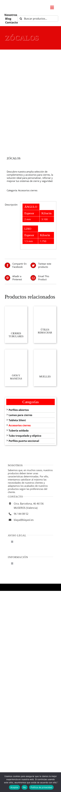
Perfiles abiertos (19, 410)
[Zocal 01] (30, 104)
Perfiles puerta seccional (24, 441)
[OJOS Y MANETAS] (16, 360)
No (24, 787)
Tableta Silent (17, 420)
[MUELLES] (45, 361)
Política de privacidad (41, 787)
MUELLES (45, 376)
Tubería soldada (19, 430)
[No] (57, 782)
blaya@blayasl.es (24, 520)
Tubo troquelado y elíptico (25, 435)
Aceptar (14, 787)
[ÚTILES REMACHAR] (45, 315)
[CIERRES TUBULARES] (16, 317)
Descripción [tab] (11, 204)
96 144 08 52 (21, 513)
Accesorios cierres (27, 190)
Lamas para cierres (20, 415)
